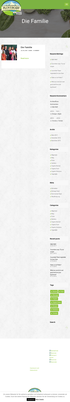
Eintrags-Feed (55, 191)
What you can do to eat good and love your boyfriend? (57, 84)
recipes (55, 306)
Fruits (53, 160)
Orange (54, 114)
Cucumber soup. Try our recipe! (57, 65)
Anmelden (54, 188)
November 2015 (56, 140)
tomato (55, 313)
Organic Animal (55, 166)
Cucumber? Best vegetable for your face (57, 72)
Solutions (55, 309)
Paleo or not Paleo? (57, 77)
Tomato (54, 121)
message (55, 295)
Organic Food (55, 168)
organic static (57, 302)
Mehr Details (40, 399)
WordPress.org (55, 196)
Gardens (53, 163)
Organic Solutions (56, 171)
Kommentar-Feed (56, 194)
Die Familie (26, 47)
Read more (25, 58)
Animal (55, 291)
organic (55, 298)
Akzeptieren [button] (31, 399)
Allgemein (54, 155)
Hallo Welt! (54, 59)
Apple (59, 114)
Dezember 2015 (56, 138)
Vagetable (54, 174)
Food (62, 291)
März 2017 (54, 135)
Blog (52, 157)
